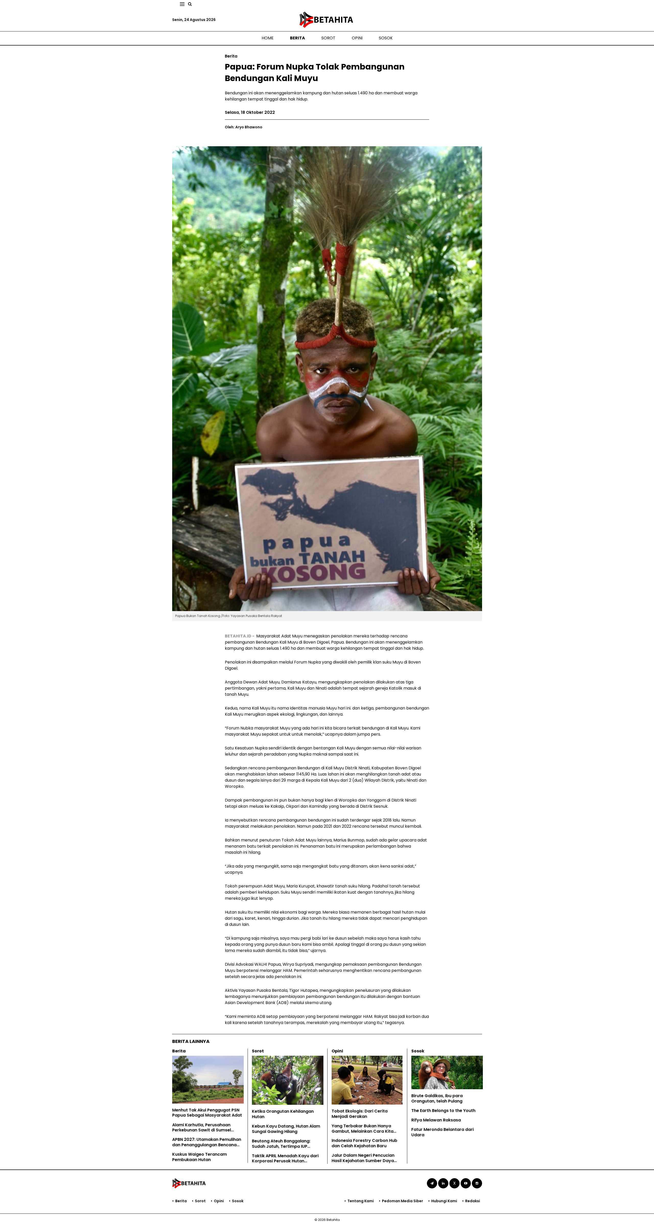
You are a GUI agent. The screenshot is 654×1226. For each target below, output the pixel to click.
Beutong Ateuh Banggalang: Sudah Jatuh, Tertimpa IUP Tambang (281, 1146)
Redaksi (472, 1201)
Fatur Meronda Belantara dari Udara (442, 1132)
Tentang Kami (360, 1201)
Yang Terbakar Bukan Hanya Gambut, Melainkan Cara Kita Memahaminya (362, 1131)
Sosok (386, 38)
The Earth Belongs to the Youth (443, 1110)
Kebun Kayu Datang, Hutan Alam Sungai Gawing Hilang (286, 1128)
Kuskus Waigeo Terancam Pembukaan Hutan (199, 1157)
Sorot (328, 38)
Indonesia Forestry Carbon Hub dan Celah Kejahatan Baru (364, 1143)
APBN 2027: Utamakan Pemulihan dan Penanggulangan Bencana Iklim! (206, 1145)
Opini (357, 38)
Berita (297, 38)
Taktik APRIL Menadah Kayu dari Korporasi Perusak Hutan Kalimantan (285, 1161)
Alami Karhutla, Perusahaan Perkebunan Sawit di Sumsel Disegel (201, 1130)
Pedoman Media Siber (402, 1201)
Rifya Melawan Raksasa (436, 1120)
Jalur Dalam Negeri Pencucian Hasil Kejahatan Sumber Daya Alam (363, 1160)
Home (268, 38)
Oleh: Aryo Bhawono (243, 127)
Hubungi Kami (444, 1201)
